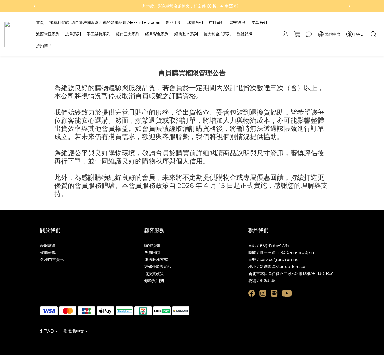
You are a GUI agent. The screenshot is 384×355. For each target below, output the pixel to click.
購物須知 (152, 245)
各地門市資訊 (52, 259)
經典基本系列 (186, 34)
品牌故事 (48, 245)
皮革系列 (73, 34)
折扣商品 (44, 45)
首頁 (40, 22)
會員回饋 (152, 252)
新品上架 (174, 22)
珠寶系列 (195, 22)
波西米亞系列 (48, 34)
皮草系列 (259, 22)
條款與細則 (154, 280)
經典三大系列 (127, 34)
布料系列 (216, 22)
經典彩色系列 (157, 34)
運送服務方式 (156, 259)
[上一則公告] (34, 6)
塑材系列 (238, 22)
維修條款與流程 (158, 266)
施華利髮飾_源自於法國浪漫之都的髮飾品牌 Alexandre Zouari (104, 22)
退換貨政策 (154, 273)
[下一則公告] (349, 6)
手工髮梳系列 (98, 34)
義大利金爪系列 (217, 34)
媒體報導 (244, 34)
